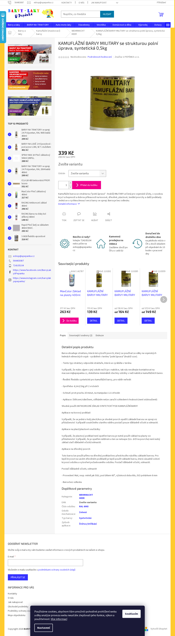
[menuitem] (13, 25)
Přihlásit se (18, 577)
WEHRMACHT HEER (86, 496)
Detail (93, 320)
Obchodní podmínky (18, 606)
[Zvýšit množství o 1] (70, 183)
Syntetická (85, 518)
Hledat (107, 14)
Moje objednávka (16, 615)
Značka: (127, 57)
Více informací (59, 619)
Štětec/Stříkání (88, 524)
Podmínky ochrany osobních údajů (25, 611)
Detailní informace (67, 204)
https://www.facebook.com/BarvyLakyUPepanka (32, 271)
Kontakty (67, 2)
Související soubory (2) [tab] (80, 335)
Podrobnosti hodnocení (100, 57)
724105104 (18, 265)
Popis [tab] (63, 335)
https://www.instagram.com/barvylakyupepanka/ (32, 279)
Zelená (83, 512)
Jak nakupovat (99, 2)
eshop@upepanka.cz (24, 256)
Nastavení (43, 628)
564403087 (18, 260)
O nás (81, 2)
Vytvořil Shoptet (159, 629)
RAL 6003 (84, 506)
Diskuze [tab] (100, 335)
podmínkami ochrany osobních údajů (56, 570)
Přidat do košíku (88, 185)
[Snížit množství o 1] (70, 187)
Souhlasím (131, 614)
